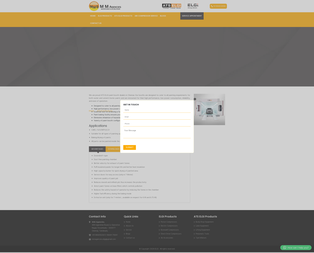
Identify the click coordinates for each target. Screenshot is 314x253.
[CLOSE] (195, 99)
